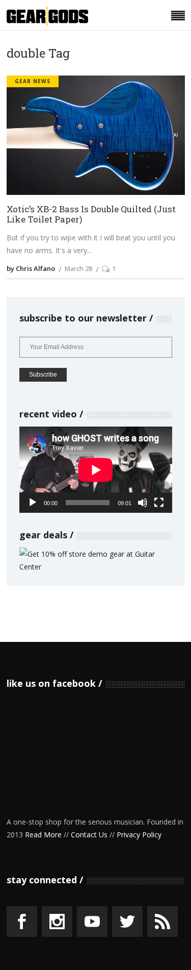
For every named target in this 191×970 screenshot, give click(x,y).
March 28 (78, 268)
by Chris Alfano (31, 268)
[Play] (33, 503)
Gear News (32, 81)
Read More (43, 834)
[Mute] (143, 503)
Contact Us (89, 834)
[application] (95, 470)
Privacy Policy (139, 834)
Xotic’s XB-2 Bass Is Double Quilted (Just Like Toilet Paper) (91, 214)
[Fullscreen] (159, 503)
